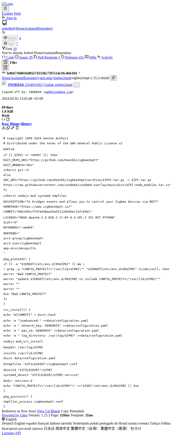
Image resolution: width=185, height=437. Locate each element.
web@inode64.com (58, 92)
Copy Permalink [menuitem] (72, 411)
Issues (25, 57)
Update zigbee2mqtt (58, 85)
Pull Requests (48, 57)
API (18, 433)
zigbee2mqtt (62, 78)
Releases (74, 57)
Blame (15, 124)
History (26, 124)
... (76, 85)
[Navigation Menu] (5, 9)
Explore (7, 13)
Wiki (92, 57)
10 (15, 49)
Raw (5, 124)
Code (10, 57)
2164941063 (34, 85)
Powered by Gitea (15, 415)
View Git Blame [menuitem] (48, 411)
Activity (107, 57)
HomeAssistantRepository (34, 28)
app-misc (46, 78)
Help (17, 13)
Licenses (8, 433)
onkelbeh (8, 28)
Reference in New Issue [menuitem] (19, 411)
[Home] (7, 4)
